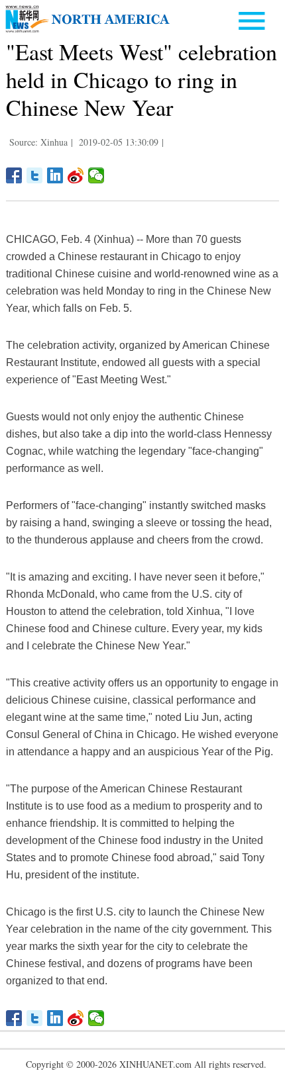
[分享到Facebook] (14, 175)
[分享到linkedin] (55, 175)
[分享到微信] (96, 175)
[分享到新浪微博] (76, 175)
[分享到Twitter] (35, 175)
